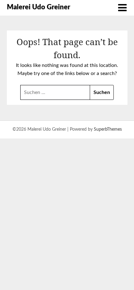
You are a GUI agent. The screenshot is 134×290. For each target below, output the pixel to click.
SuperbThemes (108, 129)
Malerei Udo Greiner (38, 7)
